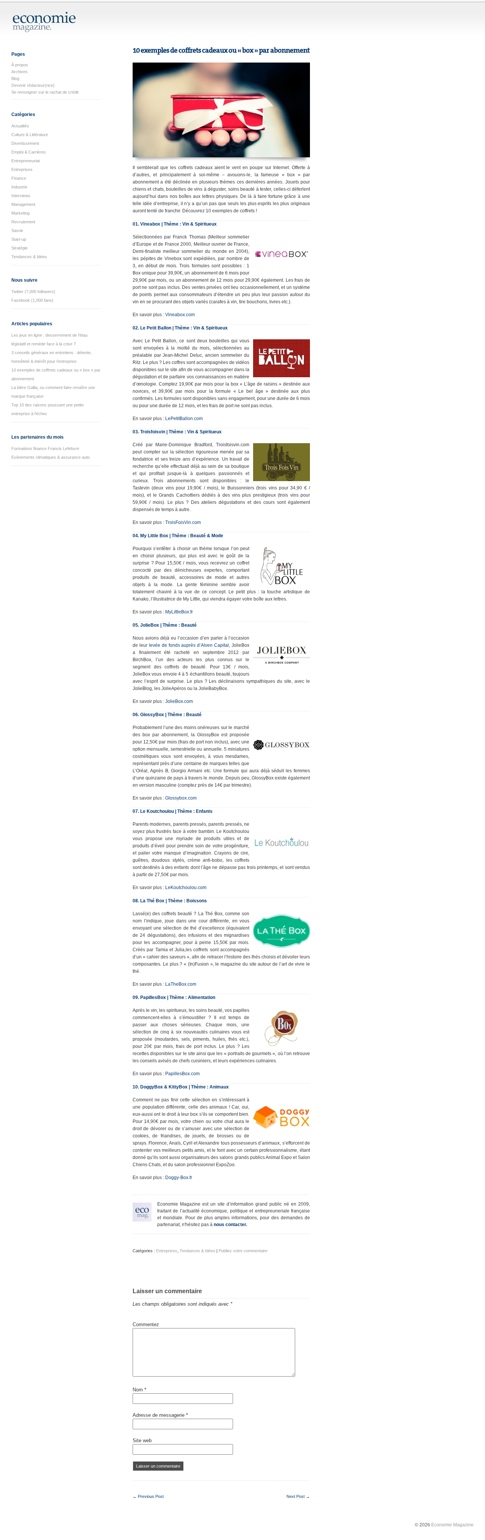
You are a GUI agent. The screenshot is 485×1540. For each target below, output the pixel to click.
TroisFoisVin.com (183, 522)
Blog (15, 78)
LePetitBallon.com (184, 418)
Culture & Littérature (29, 134)
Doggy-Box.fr (178, 1177)
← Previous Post (148, 1496)
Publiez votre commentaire (243, 1250)
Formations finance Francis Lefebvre (45, 448)
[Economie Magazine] (44, 29)
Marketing (20, 213)
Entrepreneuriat (25, 160)
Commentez (146, 1324)
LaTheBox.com (180, 984)
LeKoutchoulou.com (186, 887)
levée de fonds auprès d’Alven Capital (189, 645)
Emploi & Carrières (28, 152)
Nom (139, 1390)
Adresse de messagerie (160, 1415)
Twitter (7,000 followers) (33, 291)
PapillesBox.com (182, 1073)
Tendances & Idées (29, 256)
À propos (19, 65)
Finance (18, 178)
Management (23, 204)
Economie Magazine (452, 1524)
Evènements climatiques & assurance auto (50, 457)
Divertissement (25, 143)
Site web (142, 1440)
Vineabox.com (180, 314)
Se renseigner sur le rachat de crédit (44, 92)
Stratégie (19, 248)
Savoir (17, 230)
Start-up (18, 239)
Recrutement (23, 222)
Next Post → (298, 1496)
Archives (19, 71)
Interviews (20, 195)
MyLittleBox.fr (179, 612)
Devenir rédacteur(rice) (33, 85)
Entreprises (22, 169)
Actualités (20, 126)
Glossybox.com (181, 798)
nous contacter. (230, 1224)
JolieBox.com (179, 701)
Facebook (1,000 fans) (32, 300)
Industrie (19, 187)
